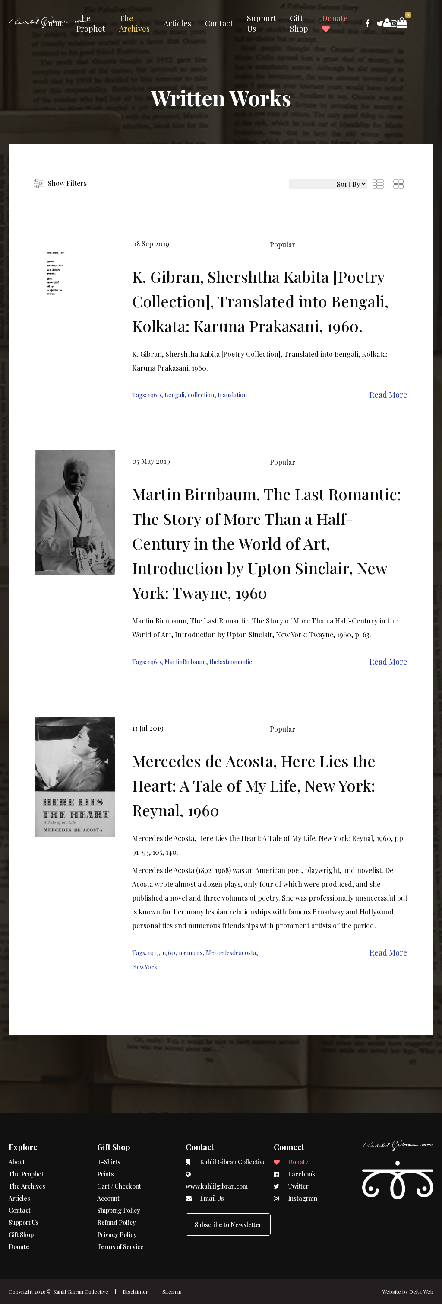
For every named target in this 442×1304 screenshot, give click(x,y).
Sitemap (172, 1291)
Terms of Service (120, 1247)
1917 (153, 953)
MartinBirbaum (185, 662)
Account (108, 1198)
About (52, 23)
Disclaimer (135, 1291)
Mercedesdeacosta (231, 953)
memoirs (190, 953)
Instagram (302, 1198)
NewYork (145, 967)
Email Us (211, 1198)
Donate (335, 18)
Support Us (261, 23)
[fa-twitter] (380, 23)
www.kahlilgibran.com (217, 1186)
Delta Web (421, 1291)
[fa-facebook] (367, 23)
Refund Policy (116, 1222)
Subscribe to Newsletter (228, 1225)
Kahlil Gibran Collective (80, 1291)
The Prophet (90, 23)
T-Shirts (108, 1162)
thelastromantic (230, 662)
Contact (219, 23)
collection (201, 395)
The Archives (134, 23)
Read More (388, 395)
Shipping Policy (118, 1210)
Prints (105, 1174)
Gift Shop (299, 23)
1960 (154, 395)
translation (232, 395)
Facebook (301, 1174)
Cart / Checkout (119, 1186)
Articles (177, 23)
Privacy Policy (117, 1234)
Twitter (298, 1186)
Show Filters (67, 183)
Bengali (174, 395)
